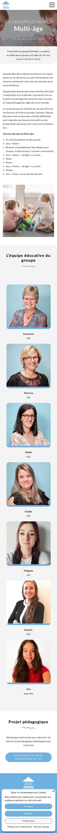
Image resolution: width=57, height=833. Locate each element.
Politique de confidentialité (19, 827)
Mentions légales (42, 827)
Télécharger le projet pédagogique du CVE (28, 757)
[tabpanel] (28, 488)
